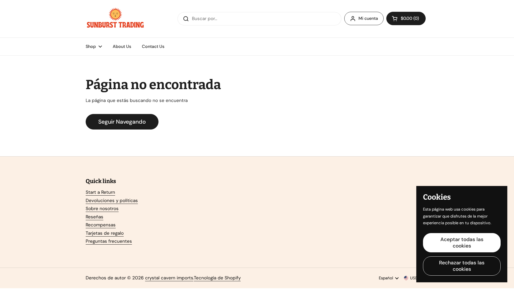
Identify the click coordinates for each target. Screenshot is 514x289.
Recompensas (101, 225)
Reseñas (94, 217)
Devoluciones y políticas (112, 200)
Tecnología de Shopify (217, 278)
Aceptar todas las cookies (461, 242)
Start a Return (100, 192)
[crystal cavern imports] (115, 18)
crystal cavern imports (169, 278)
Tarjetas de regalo (105, 233)
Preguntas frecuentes (109, 241)
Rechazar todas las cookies (462, 265)
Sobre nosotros (102, 208)
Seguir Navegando (122, 122)
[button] (406, 18)
